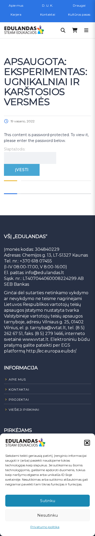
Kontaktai (47, 14)
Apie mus (16, 5)
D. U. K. (47, 5)
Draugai (79, 5)
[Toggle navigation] (86, 30)
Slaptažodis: (14, 149)
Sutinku (47, 500)
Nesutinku (47, 515)
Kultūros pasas (79, 14)
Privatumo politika (44, 527)
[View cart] (74, 30)
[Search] (63, 30)
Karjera (16, 14)
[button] (87, 442)
